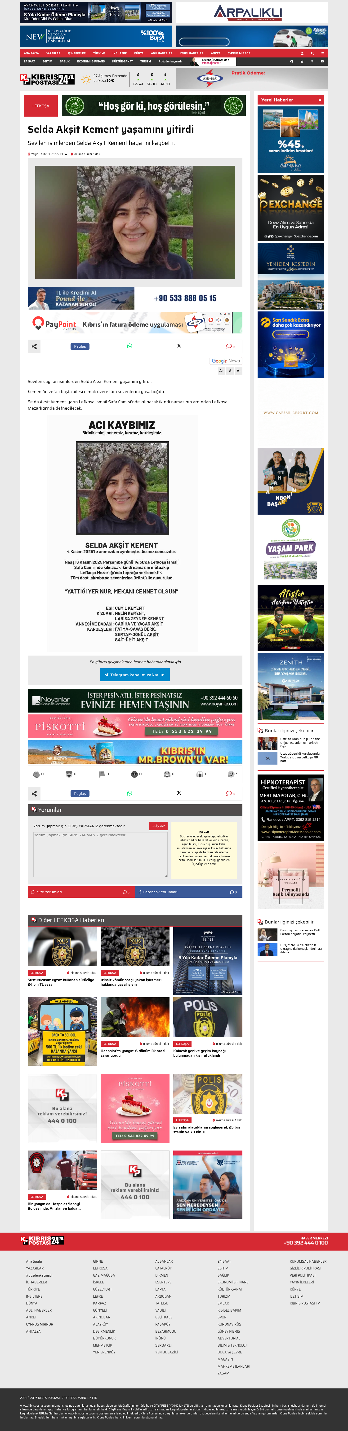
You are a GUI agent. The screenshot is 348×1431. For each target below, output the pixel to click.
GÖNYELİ (100, 1310)
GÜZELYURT (102, 1289)
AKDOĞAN (163, 1296)
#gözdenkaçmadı (170, 61)
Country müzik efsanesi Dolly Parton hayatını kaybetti (300, 932)
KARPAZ (99, 1303)
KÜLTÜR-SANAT (122, 61)
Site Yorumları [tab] (49, 892)
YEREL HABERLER (191, 53)
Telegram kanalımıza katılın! (137, 675)
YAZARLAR (53, 53)
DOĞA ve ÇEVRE (230, 1352)
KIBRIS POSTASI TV (305, 1303)
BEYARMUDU (165, 1331)
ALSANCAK (164, 1261)
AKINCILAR (101, 1317)
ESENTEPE (163, 1282)
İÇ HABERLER (77, 53)
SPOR (222, 1317)
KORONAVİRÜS (229, 1324)
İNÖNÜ (160, 1338)
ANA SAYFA (31, 53)
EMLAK (223, 1303)
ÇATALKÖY (163, 1268)
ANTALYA (33, 1331)
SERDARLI (163, 1345)
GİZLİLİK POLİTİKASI (305, 1268)
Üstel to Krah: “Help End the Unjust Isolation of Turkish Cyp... (300, 742)
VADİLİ (160, 1310)
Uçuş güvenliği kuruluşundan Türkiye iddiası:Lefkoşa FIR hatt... (300, 757)
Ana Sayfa (34, 1261)
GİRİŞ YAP (158, 826)
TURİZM (145, 61)
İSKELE (98, 1282)
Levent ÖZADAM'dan (215, 61)
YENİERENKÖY (104, 1352)
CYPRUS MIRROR (239, 53)
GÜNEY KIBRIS (229, 1331)
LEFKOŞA (40, 106)
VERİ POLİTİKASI (303, 1275)
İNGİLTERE (119, 53)
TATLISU (161, 1303)
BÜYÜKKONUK (104, 1338)
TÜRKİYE (99, 53)
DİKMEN (161, 1275)
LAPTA (160, 1289)
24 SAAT (29, 61)
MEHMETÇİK (102, 1345)
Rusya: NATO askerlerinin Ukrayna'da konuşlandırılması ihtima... (301, 948)
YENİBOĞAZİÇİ (166, 1352)
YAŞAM (223, 1373)
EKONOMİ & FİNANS (91, 61)
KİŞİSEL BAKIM (229, 1310)
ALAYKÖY (100, 1324)
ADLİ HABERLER (161, 53)
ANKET (215, 53)
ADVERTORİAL (229, 1338)
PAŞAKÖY (163, 1324)
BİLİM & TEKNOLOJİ (233, 1345)
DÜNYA (138, 53)
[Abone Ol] (225, 361)
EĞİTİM (47, 61)
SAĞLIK (65, 61)
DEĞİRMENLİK (104, 1331)
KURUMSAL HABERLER (308, 1261)
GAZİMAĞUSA (104, 1275)
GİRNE (98, 1261)
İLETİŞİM (296, 1296)
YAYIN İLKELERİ (302, 1282)
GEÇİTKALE (163, 1317)
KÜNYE (295, 1289)
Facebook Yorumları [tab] (160, 892)
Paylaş (80, 346)
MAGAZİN (225, 1359)
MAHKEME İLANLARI (234, 1366)
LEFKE (98, 1296)
